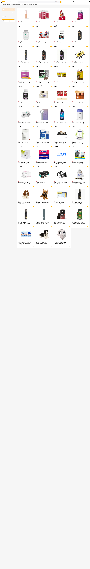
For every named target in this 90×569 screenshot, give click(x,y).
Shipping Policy (4, 13)
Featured (86, 7)
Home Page (4, 4)
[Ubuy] (3, 2)
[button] (68, 2)
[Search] (61, 2)
